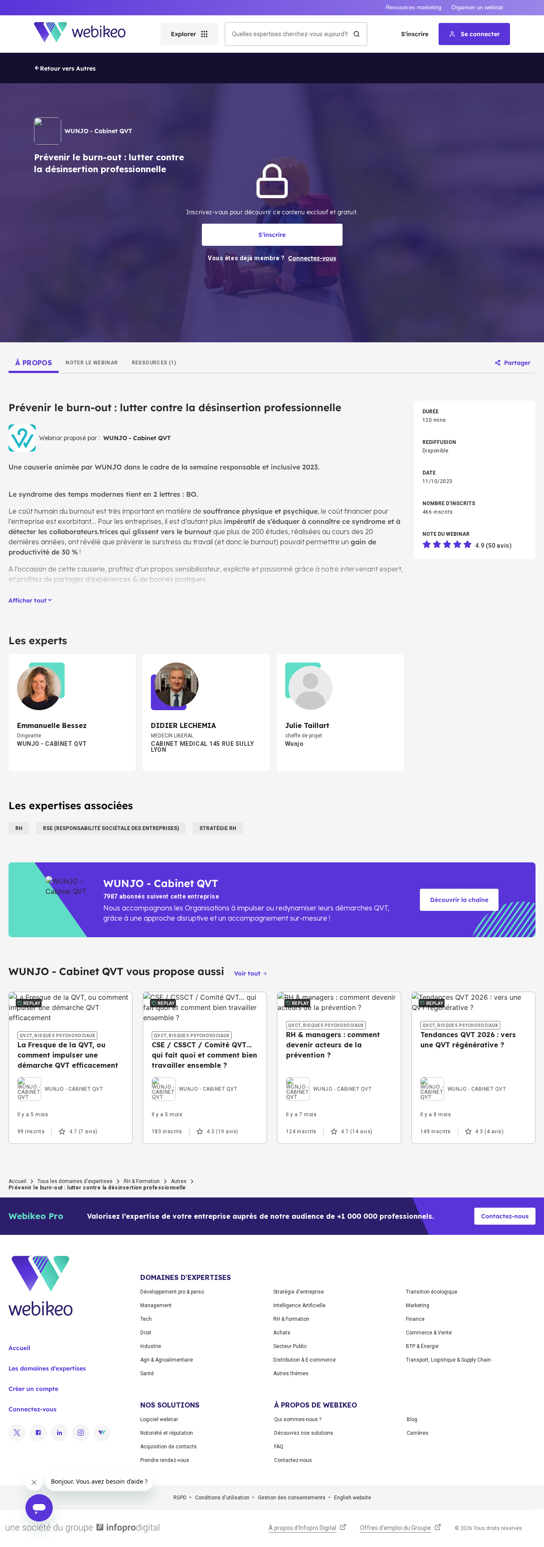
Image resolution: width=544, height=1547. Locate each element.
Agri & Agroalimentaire (166, 1360)
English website (352, 1498)
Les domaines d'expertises (47, 1368)
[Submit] (356, 34)
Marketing (417, 1305)
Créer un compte (33, 1389)
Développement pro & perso (172, 1292)
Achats (281, 1333)
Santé (147, 1373)
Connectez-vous (32, 1409)
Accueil (17, 1181)
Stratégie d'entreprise (298, 1292)
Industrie (150, 1346)
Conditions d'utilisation (222, 1498)
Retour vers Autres (68, 68)
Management (156, 1305)
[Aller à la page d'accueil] (87, 34)
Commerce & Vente (429, 1333)
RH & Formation (142, 1181)
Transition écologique (431, 1292)
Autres (179, 1181)
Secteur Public (290, 1346)
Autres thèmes (291, 1373)
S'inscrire (414, 34)
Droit (145, 1333)
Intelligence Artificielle (299, 1305)
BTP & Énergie (422, 1346)
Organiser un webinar (477, 7)
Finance (415, 1319)
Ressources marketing (413, 7)
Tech (146, 1319)
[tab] (33, 363)
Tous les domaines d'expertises (75, 1181)
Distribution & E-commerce (304, 1360)
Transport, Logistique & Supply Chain (448, 1360)
